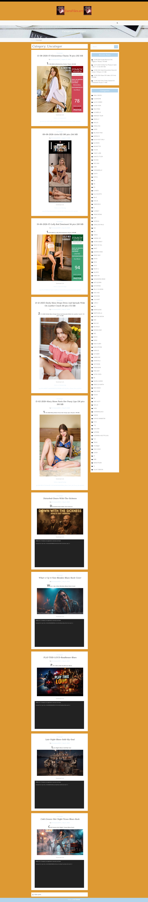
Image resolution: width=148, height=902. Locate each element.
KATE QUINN (97, 282)
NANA (95, 340)
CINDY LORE (97, 153)
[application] (59, 553)
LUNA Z (96, 303)
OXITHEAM (97, 364)
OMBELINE (97, 357)
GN (95, 228)
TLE (95, 439)
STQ (95, 425)
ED (94, 187)
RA (94, 378)
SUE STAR (96, 429)
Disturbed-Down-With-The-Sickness (60, 498)
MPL (95, 333)
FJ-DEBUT (96, 211)
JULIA (95, 265)
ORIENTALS (97, 361)
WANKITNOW (98, 463)
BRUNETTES (97, 146)
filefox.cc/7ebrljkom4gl (60, 385)
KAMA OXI (97, 275)
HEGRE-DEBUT (98, 241)
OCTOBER (96, 354)
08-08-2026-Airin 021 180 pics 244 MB (60, 134)
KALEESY (96, 272)
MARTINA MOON (99, 316)
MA (95, 306)
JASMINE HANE (98, 252)
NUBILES (96, 350)
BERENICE (97, 136)
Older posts (37, 894)
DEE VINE (96, 163)
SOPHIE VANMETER (99, 418)
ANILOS (96, 122)
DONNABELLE (98, 170)
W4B (95, 459)
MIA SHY (96, 323)
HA (94, 231)
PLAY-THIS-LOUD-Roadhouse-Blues (60, 657)
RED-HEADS (97, 388)
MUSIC (96, 337)
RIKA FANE (97, 391)
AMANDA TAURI (98, 116)
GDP (95, 218)
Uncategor (60, 53)
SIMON (96, 415)
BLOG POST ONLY (99, 139)
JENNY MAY (97, 255)
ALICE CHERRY (98, 102)
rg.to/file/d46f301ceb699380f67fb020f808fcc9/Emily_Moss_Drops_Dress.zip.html (60, 388)
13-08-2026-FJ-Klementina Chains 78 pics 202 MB (60, 56)
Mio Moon (97, 327)
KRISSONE (97, 296)
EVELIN (96, 201)
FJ (94, 207)
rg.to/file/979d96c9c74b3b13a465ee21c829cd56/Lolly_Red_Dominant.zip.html (60, 290)
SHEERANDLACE (98, 412)
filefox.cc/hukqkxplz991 (60, 118)
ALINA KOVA (97, 105)
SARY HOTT (97, 401)
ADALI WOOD (98, 95)
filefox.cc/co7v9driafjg (60, 208)
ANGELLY (96, 119)
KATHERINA (97, 286)
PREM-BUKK (97, 367)
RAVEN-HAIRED (98, 381)
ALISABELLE (97, 112)
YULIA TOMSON (98, 469)
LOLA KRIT (97, 299)
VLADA (96, 452)
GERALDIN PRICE (99, 224)
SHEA (95, 408)
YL (94, 466)
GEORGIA (96, 221)
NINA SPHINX (98, 347)
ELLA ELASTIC (98, 194)
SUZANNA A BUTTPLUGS (101, 435)
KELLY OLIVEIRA (98, 289)
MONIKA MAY (98, 330)
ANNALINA (97, 126)
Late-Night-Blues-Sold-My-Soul (60, 739)
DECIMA (96, 160)
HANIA (96, 235)
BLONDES (97, 143)
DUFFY (96, 173)
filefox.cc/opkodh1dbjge (60, 286)
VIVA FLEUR (97, 449)
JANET (95, 248)
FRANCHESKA (98, 214)
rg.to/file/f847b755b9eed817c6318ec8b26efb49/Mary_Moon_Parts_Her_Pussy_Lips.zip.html (60, 485)
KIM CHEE (97, 293)
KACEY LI (96, 269)
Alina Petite (97, 109)
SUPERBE (96, 432)
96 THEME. (76, 899)
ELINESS (96, 190)
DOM (95, 167)
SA (94, 398)
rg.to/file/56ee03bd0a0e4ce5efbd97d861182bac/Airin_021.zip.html (60, 211)
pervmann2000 (55, 59)
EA (94, 180)
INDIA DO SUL (98, 245)
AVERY (95, 129)
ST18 (95, 422)
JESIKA (95, 258)
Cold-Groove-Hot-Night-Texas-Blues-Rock (60, 819)
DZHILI (96, 177)
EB (94, 184)
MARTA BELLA (98, 313)
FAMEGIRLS (97, 204)
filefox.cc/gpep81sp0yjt (60, 482)
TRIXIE (95, 442)
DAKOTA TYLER (98, 156)
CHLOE (96, 150)
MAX (95, 320)
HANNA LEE (97, 238)
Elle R (95, 197)
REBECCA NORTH (99, 384)
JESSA (95, 262)
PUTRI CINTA (97, 374)
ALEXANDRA (97, 99)
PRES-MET (97, 371)
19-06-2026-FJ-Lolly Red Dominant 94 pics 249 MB (60, 224)
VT (94, 456)
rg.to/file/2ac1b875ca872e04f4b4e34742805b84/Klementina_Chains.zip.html (60, 121)
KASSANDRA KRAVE (99, 279)
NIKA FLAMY (97, 344)
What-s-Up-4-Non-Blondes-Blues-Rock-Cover (60, 578)
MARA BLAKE (97, 310)
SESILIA (96, 405)
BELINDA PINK (98, 133)
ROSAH (96, 395)
